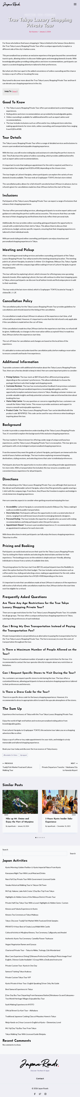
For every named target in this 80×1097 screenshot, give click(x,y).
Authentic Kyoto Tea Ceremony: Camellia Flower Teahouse (29, 938)
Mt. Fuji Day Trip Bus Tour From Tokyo (20, 1028)
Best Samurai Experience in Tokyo (19, 989)
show (14, 91)
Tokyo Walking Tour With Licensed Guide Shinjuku (25, 1034)
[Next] (74, 813)
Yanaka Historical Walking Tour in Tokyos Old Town (25, 885)
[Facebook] (35, 1094)
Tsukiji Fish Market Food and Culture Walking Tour (17, 766)
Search (5, 849)
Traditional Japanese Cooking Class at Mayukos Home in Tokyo (30, 1016)
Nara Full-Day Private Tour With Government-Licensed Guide (30, 879)
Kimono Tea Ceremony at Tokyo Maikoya (21, 915)
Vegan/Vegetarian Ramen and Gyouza (20, 944)
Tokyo (40, 15)
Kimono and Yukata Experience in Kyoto (21, 909)
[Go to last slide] (6, 813)
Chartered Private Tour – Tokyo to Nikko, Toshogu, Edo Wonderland (32, 950)
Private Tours (30, 15)
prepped (23, 755)
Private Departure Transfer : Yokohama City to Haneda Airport (60, 766)
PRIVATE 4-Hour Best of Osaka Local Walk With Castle (27, 926)
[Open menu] (75, 4)
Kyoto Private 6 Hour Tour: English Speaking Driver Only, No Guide (32, 983)
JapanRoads (12, 826)
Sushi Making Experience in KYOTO (19, 1004)
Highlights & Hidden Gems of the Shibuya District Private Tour (30, 897)
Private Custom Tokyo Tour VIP (18, 977)
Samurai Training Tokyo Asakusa (18, 971)
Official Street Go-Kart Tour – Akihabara (21, 1010)
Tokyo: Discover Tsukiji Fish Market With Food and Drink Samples (31, 921)
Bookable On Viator (11, 755)
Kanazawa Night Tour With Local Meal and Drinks (25, 873)
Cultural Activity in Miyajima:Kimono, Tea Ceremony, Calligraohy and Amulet (36, 932)
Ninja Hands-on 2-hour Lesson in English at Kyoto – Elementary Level (33, 1022)
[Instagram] (45, 1094)
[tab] (35, 837)
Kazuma (35, 32)
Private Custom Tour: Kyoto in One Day (21, 965)
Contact (40, 1078)
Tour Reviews (50, 15)
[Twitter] (40, 1094)
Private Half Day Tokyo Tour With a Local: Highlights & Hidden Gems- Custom (36, 903)
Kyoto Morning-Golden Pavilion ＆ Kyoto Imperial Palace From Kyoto (33, 867)
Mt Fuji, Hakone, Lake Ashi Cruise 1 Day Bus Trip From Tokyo (29, 891)
